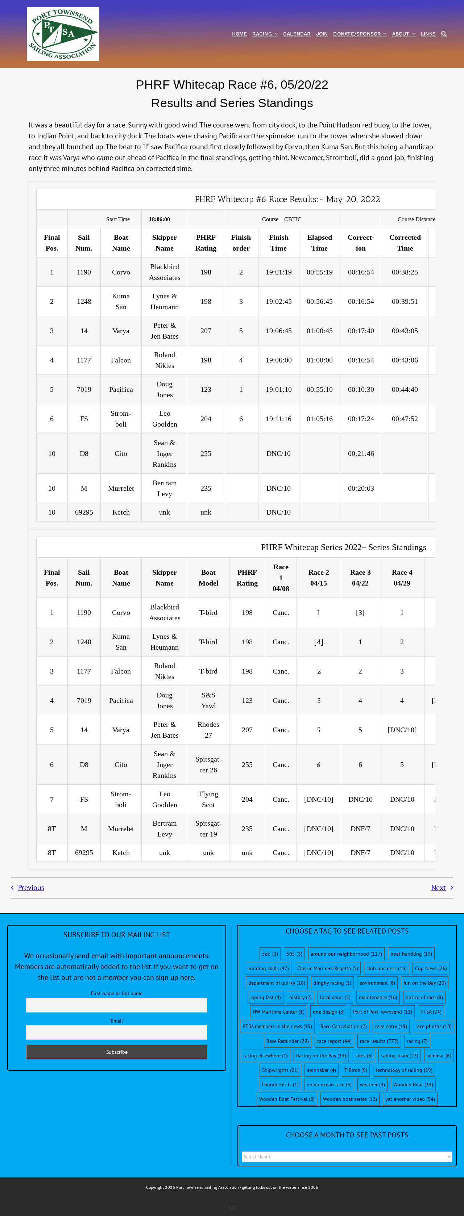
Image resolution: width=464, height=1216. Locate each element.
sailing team (399, 1055)
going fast (266, 997)
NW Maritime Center (278, 1012)
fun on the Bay (424, 983)
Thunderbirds (280, 1084)
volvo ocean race (329, 1084)
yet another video (410, 1099)
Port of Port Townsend (382, 1012)
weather (372, 1084)
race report (334, 1041)
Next (438, 887)
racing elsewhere (265, 1055)
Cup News (431, 968)
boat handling (411, 954)
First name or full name (116, 993)
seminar (439, 1055)
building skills (268, 968)
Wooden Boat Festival (287, 1099)
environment (377, 983)
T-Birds (355, 1070)
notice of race (424, 997)
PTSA (431, 1012)
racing (417, 1041)
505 (294, 954)
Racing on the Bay (321, 1055)
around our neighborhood (346, 954)
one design (329, 1012)
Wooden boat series (350, 1099)
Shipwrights (280, 1070)
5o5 (270, 954)
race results (379, 1041)
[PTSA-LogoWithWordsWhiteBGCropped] (63, 11)
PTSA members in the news (277, 1026)
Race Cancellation (343, 1026)
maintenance (378, 997)
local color (335, 997)
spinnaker (321, 1070)
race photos (433, 1026)
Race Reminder (287, 1041)
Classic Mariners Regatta (327, 968)
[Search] (444, 34)
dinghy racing (332, 983)
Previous (31, 887)
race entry (391, 1026)
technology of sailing (404, 1070)
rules (364, 1055)
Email (117, 1021)
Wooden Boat (413, 1084)
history (300, 997)
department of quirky (276, 983)
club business (386, 968)
